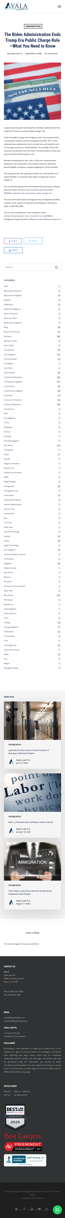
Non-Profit (8, 572)
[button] (59, 6)
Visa (5, 659)
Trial (6, 640)
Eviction (7, 431)
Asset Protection (11, 313)
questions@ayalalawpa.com (15, 1021)
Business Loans (10, 341)
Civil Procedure (10, 359)
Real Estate (8, 595)
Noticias (7, 577)
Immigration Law (11, 490)
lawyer (7, 540)
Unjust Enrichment (12, 649)
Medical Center (10, 568)
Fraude (7, 459)
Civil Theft (8, 368)
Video (6, 654)
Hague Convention (12, 463)
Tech (6, 618)
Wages (7, 663)
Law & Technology (11, 531)
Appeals (7, 300)
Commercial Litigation (13, 381)
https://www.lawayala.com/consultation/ (22, 216)
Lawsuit (7, 536)
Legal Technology (11, 545)
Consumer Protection (13, 400)
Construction (9, 386)
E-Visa (6, 422)
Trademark (8, 631)
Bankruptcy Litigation (13, 322)
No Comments (51, 53)
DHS (6, 413)
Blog (6, 327)
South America (10, 613)
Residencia (8, 604)
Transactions (9, 636)
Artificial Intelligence (12, 309)
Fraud (6, 454)
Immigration (33, 26)
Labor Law (8, 527)
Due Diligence (10, 418)
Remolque (8, 599)
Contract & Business (12, 404)
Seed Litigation (10, 609)
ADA (6, 286)
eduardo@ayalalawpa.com (50, 219)
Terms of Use (46, 1191)
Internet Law (9, 509)
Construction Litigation (13, 390)
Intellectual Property (12, 500)
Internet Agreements (12, 504)
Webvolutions (38, 1198)
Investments (9, 513)
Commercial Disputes (13, 377)
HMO (6, 477)
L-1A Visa (8, 522)
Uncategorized (10, 645)
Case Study (8, 345)
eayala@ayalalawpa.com (14, 1017)
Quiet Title (8, 590)
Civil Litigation (10, 354)
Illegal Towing (9, 481)
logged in (19, 944)
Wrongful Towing (11, 668)
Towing (7, 622)
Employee (8, 427)
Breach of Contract (12, 331)
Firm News (8, 445)
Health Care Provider (13, 472)
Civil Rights (8, 363)
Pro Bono (8, 581)
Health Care (9, 468)
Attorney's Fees (10, 318)
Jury (5, 518)
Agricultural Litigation (13, 295)
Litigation (8, 563)
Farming (7, 436)
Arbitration (8, 304)
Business (7, 336)
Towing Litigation (11, 627)
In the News (9, 495)
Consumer (8, 395)
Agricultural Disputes (13, 291)
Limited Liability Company (14, 554)
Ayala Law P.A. (16, 53)
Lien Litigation (10, 550)
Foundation (8, 450)
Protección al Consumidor (15, 586)
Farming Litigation (11, 440)
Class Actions (9, 372)
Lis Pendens (9, 559)
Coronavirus (9, 409)
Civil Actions (9, 350)
